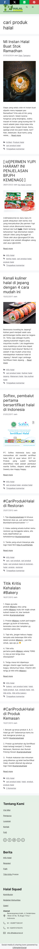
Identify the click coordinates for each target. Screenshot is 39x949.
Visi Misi (6, 810)
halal (5, 567)
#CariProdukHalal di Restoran (18, 503)
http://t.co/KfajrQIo (24, 545)
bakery (9, 686)
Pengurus (7, 816)
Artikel (9, 142)
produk (11, 567)
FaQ (5, 832)
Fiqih (5, 869)
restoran (19, 567)
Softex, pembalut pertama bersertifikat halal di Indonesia (18, 402)
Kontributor (8, 894)
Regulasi (7, 863)
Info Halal (10, 255)
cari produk (15, 561)
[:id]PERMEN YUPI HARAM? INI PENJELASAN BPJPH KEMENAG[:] (19, 170)
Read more (16, 135)
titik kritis (7, 693)
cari (7, 561)
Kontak (6, 827)
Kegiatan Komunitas (11, 900)
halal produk (8, 690)
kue (16, 690)
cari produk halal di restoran (20, 564)
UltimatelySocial (20, 947)
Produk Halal (18, 142)
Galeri (5, 906)
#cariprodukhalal (16, 517)
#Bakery (13, 607)
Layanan (7, 821)
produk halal (8, 262)
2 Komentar (11, 788)
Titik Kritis (7, 874)
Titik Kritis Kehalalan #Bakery (12, 588)
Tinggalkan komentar (15, 149)
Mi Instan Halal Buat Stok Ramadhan (16, 46)
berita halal (11, 259)
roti (32, 690)
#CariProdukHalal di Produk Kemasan (18, 713)
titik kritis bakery (19, 693)
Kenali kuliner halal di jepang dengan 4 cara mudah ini (16, 285)
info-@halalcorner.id (15, 933)
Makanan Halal (16, 376)
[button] (27, 7)
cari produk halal (13, 145)
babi (20, 229)
